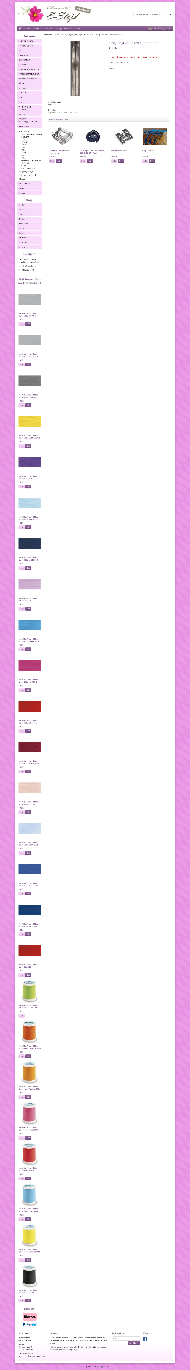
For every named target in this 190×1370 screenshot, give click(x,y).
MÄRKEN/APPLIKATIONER (28, 78)
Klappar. (22, 179)
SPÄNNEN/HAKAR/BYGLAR (29, 69)
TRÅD (20, 102)
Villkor (29, 28)
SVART (24, 152)
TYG (20, 97)
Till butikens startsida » (118, 62)
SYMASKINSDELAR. (26, 46)
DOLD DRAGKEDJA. (28, 168)
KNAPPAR (22, 64)
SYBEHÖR (22, 92)
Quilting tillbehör (25, 60)
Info (21, 323)
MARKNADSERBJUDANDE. (28, 74)
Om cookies (23, 237)
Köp (28, 323)
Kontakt (77, 28)
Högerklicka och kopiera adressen (62, 112)
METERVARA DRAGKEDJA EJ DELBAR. (31, 161)
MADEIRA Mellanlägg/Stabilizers (27, 120)
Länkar (21, 228)
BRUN (24, 142)
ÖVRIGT (21, 114)
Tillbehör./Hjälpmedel (28, 175)
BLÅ (23, 139)
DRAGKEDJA (23, 126)
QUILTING (22, 88)
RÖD (24, 150)
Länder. (21, 205)
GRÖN (24, 144)
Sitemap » (113, 68)
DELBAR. (24, 165)
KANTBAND (23, 55)
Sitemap (21, 193)
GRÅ (24, 158)
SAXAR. (21, 188)
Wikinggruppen (103, 1366)
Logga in (21, 247)
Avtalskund (23, 242)
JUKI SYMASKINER (25, 41)
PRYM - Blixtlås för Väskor (31, 134)
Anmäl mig (134, 1343)
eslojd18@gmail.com (27, 266)
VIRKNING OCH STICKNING (24, 108)
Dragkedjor (24, 131)
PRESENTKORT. (24, 183)
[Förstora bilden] (75, 68)
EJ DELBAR (25, 137)
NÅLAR (21, 83)
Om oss (39, 28)
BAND (20, 50)
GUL (23, 147)
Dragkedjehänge (26, 171)
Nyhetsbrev (64, 28)
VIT (23, 155)
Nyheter (50, 28)
